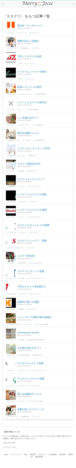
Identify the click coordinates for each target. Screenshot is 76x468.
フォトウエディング (15, 324)
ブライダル (12, 201)
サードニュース (15, 454)
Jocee (5, 454)
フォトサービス (35, 386)
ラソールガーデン (36, 263)
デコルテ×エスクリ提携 (30, 363)
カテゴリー (42, 454)
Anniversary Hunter (28, 332)
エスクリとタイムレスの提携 (33, 225)
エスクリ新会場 (25, 255)
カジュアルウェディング (36, 278)
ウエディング (13, 48)
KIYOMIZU (22, 263)
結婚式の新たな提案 (28, 301)
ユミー (21, 109)
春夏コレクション (14, 140)
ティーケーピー (36, 294)
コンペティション (35, 186)
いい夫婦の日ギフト (28, 117)
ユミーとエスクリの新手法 (32, 102)
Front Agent (33, 109)
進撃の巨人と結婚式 (28, 41)
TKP (20, 63)
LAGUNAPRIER (24, 355)
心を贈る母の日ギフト (29, 347)
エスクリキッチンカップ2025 (33, 148)
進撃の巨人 (25, 48)
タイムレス (34, 232)
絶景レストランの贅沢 (29, 87)
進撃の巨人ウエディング (30, 409)
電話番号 (33, 454)
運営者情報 (39, 457)
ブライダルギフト (35, 217)
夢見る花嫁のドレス (28, 133)
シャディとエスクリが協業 (32, 194)
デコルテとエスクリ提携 (30, 378)
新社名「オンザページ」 (30, 25)
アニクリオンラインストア (38, 370)
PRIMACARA (39, 140)
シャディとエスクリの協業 (32, 209)
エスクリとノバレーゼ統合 (32, 71)
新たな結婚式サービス (29, 394)
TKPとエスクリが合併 (29, 56)
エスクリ (12, 33)
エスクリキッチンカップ (31, 179)
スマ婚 (21, 278)
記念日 (21, 340)
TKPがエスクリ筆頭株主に (31, 286)
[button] (3, 4)
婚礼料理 (12, 155)
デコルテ (22, 370)
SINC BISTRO (41, 94)
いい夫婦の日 (38, 125)
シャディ (34, 201)
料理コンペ (33, 155)
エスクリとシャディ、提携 (32, 240)
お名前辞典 (53, 454)
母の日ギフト (38, 355)
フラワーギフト (24, 125)
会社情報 (62, 454)
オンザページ (35, 33)
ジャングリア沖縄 (42, 324)
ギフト (11, 248)
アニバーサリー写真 (36, 401)
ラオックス (32, 309)
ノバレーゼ (23, 33)
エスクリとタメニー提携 (30, 271)
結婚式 (21, 171)
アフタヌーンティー (25, 94)
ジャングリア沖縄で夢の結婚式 (34, 317)
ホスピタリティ (33, 171)
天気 (25, 454)
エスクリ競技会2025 (28, 163)
